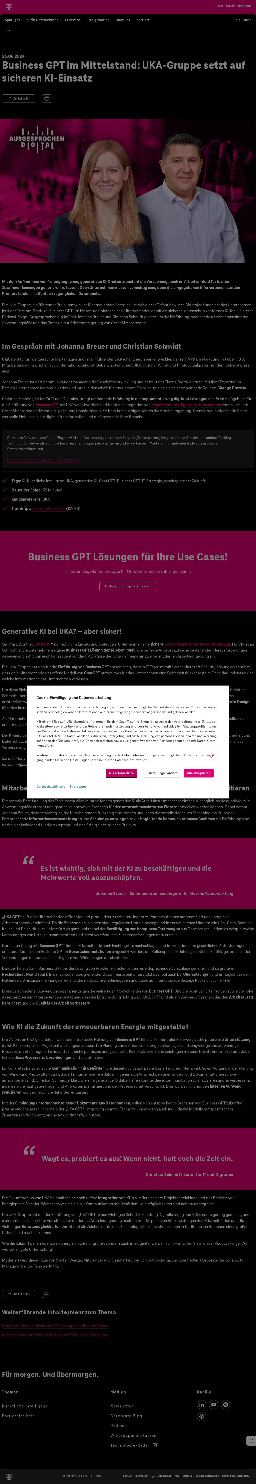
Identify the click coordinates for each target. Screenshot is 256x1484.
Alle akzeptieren (198, 773)
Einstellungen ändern (162, 773)
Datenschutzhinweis (50, 786)
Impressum (78, 786)
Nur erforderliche (121, 773)
